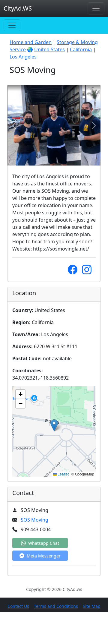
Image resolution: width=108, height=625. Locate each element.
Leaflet (63, 473)
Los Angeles (23, 56)
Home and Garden (31, 42)
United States (49, 49)
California (81, 49)
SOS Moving (34, 519)
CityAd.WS (18, 8)
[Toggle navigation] (96, 8)
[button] (54, 425)
